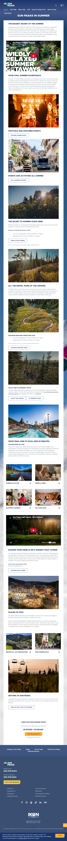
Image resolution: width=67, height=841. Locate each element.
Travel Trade (39, 749)
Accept (60, 835)
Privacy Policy (23, 838)
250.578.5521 (9, 777)
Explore (6, 9)
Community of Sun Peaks (42, 793)
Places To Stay (51, 9)
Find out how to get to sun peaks (21, 707)
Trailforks (38, 393)
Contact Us (10, 788)
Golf (28, 9)
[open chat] (65, 825)
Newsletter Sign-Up (40, 796)
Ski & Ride (13, 9)
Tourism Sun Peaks (54, 749)
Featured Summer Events (18, 135)
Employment (10, 793)
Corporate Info (11, 791)
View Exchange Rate (33, 734)
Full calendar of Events (18, 180)
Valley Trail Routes (17, 398)
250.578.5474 (10, 771)
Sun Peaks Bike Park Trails (19, 347)
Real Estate (7, 13)
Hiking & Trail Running (18, 240)
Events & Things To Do (39, 9)
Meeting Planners (33, 751)
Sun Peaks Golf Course (18, 570)
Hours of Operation (40, 788)
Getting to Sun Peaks (14, 749)
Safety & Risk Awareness (12, 782)
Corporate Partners (12, 796)
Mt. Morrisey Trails (35, 398)
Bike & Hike (21, 9)
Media (28, 749)
